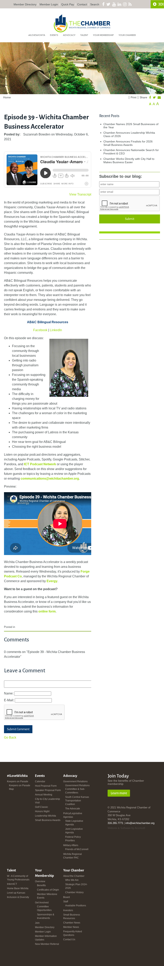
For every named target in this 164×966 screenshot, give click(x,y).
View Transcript (80, 194)
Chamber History (74, 892)
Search (94, 4)
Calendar (40, 781)
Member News (71, 927)
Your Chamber (127, 35)
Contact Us (69, 939)
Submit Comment (18, 729)
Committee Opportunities (44, 908)
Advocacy (69, 35)
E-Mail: (9, 700)
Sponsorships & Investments (45, 916)
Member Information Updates (46, 938)
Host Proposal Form (46, 785)
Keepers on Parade (17, 781)
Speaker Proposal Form (48, 790)
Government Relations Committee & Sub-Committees (77, 789)
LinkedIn (56, 330)
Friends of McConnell (76, 849)
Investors (68, 910)
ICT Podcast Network (40, 464)
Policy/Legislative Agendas (72, 815)
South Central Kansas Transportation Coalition (77, 801)
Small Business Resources (71, 916)
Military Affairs (70, 845)
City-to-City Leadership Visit (47, 801)
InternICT (12, 884)
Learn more (119, 793)
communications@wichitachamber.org (50, 478)
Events (54, 35)
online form (47, 611)
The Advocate (72, 808)
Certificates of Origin (48, 889)
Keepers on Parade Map (19, 787)
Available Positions (75, 905)
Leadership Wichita (45, 815)
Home (7, 97)
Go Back (10, 737)
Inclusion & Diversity (18, 897)
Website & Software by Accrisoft (126, 828)
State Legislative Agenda (74, 823)
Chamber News (71, 922)
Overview (40, 881)
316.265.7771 (115, 823)
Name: (9, 693)
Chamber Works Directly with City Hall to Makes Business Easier (128, 160)
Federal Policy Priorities (73, 839)
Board (66, 897)
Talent (84, 35)
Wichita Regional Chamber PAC (72, 856)
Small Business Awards (47, 820)
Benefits (41, 885)
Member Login (49, 4)
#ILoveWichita (36, 35)
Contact (82, 4)
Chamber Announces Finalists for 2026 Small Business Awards (128, 143)
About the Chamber (73, 876)
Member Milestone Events (47, 896)
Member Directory (25, 4)
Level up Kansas (16, 892)
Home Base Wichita (17, 888)
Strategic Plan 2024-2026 (76, 886)
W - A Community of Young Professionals (18, 878)
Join (37, 923)
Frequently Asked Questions (72, 933)
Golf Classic (41, 807)
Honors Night (42, 811)
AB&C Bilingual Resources (47, 322)
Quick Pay (67, 4)
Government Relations (75, 781)
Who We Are (72, 880)
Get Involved (42, 902)
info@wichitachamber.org (139, 823)
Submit (129, 218)
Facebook (40, 330)
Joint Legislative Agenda (74, 831)
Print (133, 97)
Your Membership (103, 35)
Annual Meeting (43, 794)
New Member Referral (47, 944)
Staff (65, 901)
